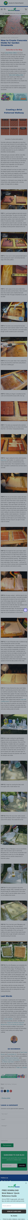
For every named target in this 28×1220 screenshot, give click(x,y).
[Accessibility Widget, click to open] (25, 610)
